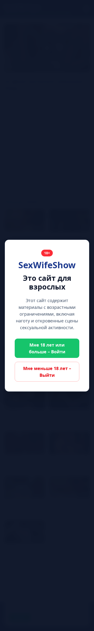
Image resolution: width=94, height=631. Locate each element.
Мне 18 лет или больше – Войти (47, 348)
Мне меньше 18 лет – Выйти (47, 371)
